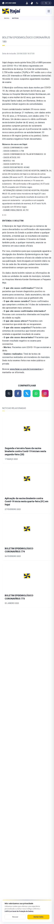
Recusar (15, 917)
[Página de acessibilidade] (27, 3)
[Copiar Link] (8, 393)
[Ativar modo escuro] (37, 3)
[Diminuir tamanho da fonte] (42, 3)
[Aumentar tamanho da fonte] (49, 3)
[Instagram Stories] (45, 393)
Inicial (7, 18)
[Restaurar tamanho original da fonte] (46, 3)
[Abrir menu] (49, 11)
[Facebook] (17, 393)
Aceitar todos (38, 917)
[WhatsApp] (36, 393)
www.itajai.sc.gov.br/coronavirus (26, 369)
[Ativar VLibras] (32, 3)
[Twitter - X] (27, 393)
